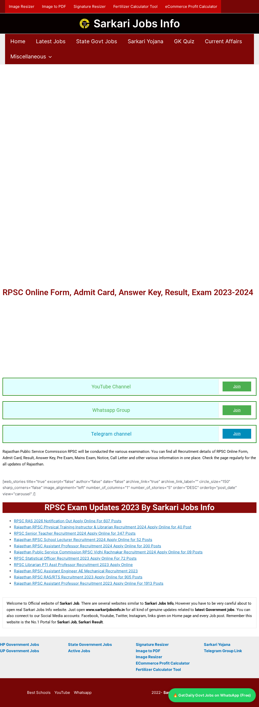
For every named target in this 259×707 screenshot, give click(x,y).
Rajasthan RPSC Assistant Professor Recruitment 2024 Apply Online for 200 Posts (87, 546)
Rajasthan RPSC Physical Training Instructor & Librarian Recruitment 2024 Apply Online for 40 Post (102, 527)
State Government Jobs (90, 644)
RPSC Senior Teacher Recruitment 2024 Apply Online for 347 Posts (75, 533)
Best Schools (39, 692)
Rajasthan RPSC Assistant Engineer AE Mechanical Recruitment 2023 (76, 571)
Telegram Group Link (223, 650)
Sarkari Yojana (145, 41)
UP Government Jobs (19, 650)
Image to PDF (54, 6)
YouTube (62, 692)
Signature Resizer (90, 6)
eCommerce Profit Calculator (191, 6)
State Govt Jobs (96, 41)
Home (17, 41)
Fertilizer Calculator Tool (135, 6)
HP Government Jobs (19, 644)
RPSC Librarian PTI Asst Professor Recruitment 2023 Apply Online (73, 564)
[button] (49, 56)
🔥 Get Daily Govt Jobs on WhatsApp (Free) (212, 695)
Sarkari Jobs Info (137, 23)
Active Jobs (79, 650)
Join (237, 386)
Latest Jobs (51, 41)
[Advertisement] (129, 101)
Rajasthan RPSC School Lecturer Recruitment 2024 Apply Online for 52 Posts (83, 539)
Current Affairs (223, 41)
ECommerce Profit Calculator (163, 663)
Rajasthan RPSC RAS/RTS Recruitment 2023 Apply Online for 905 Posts (78, 577)
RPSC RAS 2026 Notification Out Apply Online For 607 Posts (67, 521)
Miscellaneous (28, 56)
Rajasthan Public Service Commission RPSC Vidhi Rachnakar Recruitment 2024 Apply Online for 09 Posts (108, 552)
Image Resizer (21, 6)
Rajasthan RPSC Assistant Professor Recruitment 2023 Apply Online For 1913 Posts (88, 583)
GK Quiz (184, 41)
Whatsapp (83, 692)
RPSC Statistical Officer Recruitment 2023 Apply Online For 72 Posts (75, 558)
